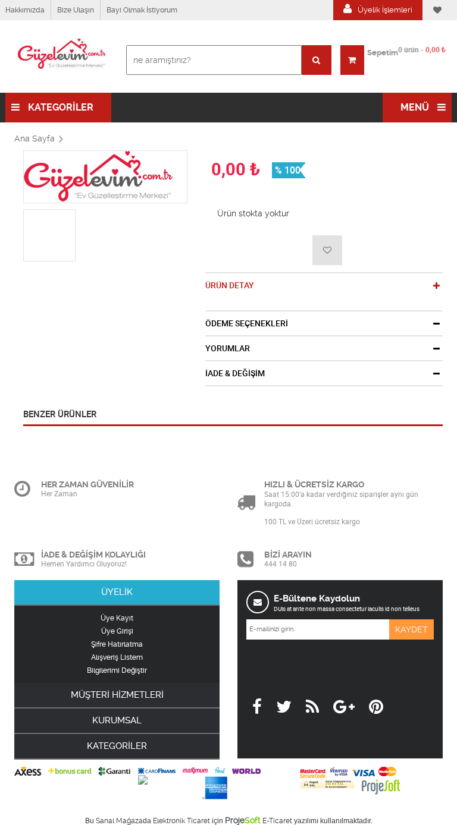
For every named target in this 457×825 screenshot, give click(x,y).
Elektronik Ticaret (181, 821)
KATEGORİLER (59, 107)
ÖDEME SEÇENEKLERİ (246, 323)
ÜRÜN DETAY (229, 285)
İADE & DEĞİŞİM (235, 373)
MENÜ (415, 107)
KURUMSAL (117, 720)
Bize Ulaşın (75, 10)
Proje (243, 820)
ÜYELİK (117, 592)
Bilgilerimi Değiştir (117, 670)
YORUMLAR (227, 348)
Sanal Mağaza (119, 821)
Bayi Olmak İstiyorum (142, 10)
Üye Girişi (117, 631)
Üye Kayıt (117, 618)
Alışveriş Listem (117, 657)
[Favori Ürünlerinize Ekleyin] (327, 250)
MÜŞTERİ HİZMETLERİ (117, 694)
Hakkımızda (25, 10)
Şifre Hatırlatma (117, 644)
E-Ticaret (277, 821)
